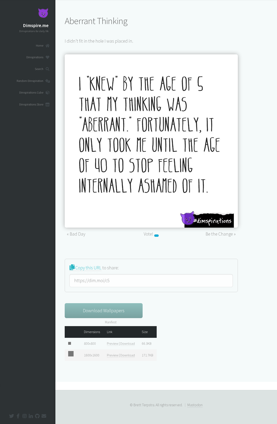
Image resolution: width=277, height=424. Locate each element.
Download (127, 343)
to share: (96, 268)
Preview (112, 343)
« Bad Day (76, 234)
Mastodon (195, 405)
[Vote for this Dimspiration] (156, 235)
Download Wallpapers (103, 311)
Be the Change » (221, 234)
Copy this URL (87, 268)
